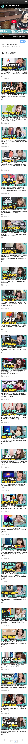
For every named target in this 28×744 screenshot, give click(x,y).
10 (25, 740)
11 (11, 741)
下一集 (23, 41)
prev (3, 740)
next (16, 741)
